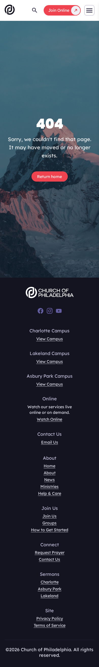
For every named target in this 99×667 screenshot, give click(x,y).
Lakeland (49, 595)
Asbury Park (49, 588)
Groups (49, 522)
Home (49, 465)
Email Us (49, 442)
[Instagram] (49, 310)
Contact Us (49, 559)
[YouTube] (58, 310)
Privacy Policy (49, 618)
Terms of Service (49, 625)
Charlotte (50, 581)
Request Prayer (49, 552)
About (50, 472)
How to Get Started (49, 529)
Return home (49, 176)
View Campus (49, 338)
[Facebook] (40, 310)
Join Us (49, 516)
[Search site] (34, 10)
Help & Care (49, 493)
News (49, 479)
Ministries (49, 486)
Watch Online (49, 419)
